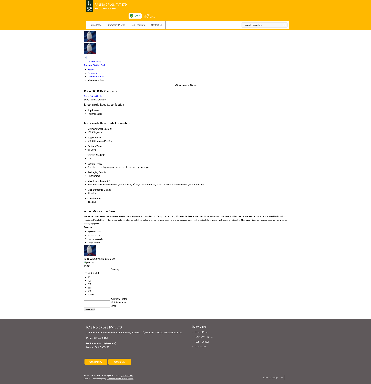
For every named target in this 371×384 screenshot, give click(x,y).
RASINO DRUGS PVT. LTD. (110, 6)
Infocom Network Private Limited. (120, 379)
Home (91, 69)
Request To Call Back (95, 65)
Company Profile (116, 25)
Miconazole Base (96, 76)
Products (92, 73)
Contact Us (156, 25)
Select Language (270, 377)
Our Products (138, 25)
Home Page (96, 25)
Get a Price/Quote (93, 96)
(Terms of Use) (127, 376)
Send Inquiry (94, 61)
